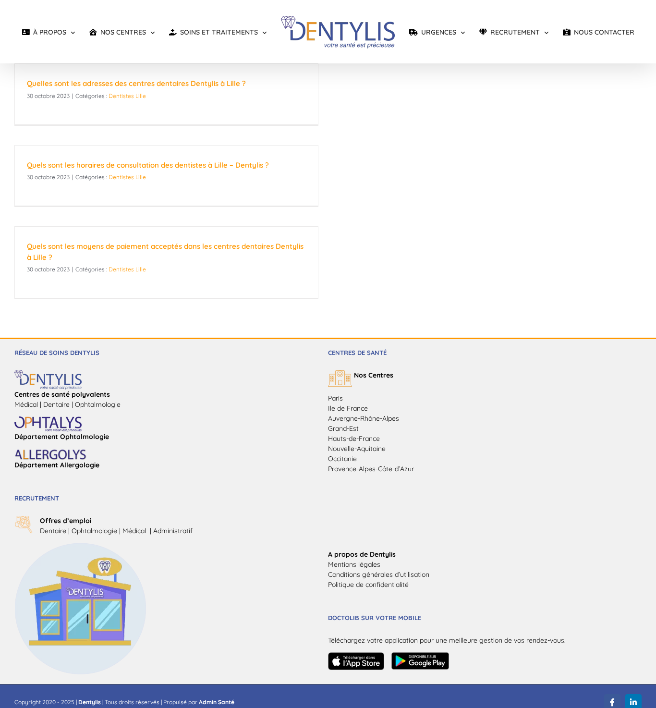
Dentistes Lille (127, 95)
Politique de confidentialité (368, 584)
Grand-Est (343, 428)
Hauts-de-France (354, 438)
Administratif (173, 530)
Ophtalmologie (94, 530)
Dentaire (53, 530)
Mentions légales (354, 564)
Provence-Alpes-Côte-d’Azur (371, 468)
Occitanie (342, 458)
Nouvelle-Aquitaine (357, 448)
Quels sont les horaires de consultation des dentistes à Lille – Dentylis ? (148, 165)
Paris (335, 398)
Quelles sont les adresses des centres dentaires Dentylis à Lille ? (136, 83)
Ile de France (348, 408)
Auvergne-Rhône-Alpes (363, 418)
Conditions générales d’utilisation (378, 574)
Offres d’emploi (65, 520)
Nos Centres (373, 375)
